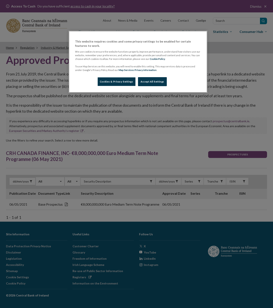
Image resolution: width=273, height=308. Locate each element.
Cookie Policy (157, 58)
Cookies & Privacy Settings (116, 81)
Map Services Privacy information (138, 70)
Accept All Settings (152, 81)
